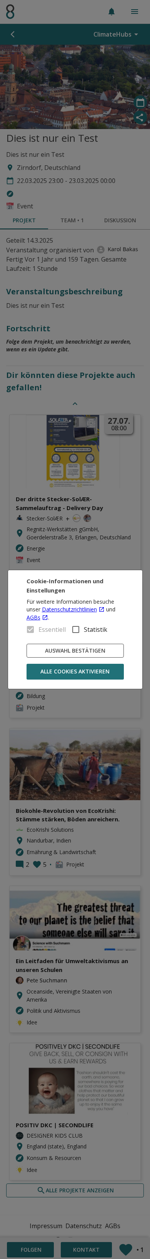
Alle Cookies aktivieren (75, 671)
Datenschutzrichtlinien (69, 609)
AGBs (33, 617)
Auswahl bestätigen (75, 650)
